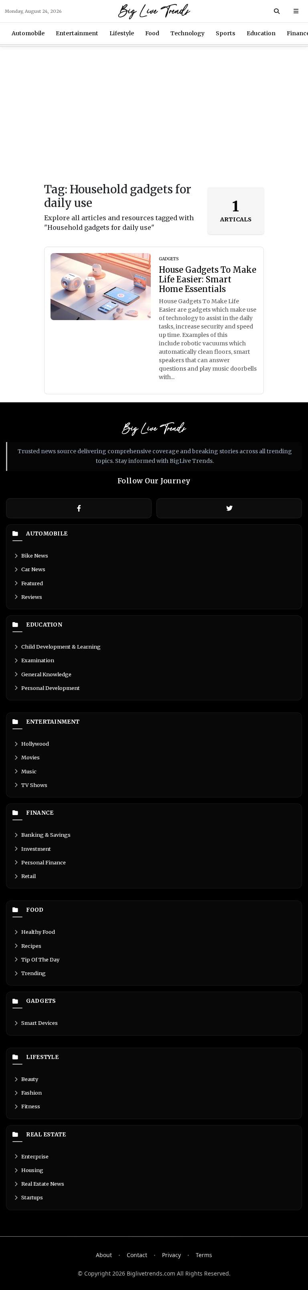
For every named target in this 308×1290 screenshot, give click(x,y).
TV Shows (34, 785)
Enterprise (35, 1156)
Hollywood (35, 743)
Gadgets (41, 1001)
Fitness (30, 1106)
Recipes (31, 946)
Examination (37, 660)
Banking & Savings (46, 835)
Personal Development (50, 688)
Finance (39, 813)
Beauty (29, 1079)
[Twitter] (229, 508)
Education (261, 33)
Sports (225, 33)
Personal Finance (43, 862)
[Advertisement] (154, 115)
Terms (204, 1255)
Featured (32, 583)
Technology (187, 33)
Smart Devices (39, 1023)
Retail (28, 876)
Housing (32, 1170)
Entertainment (77, 33)
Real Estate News (42, 1183)
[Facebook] (79, 508)
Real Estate (46, 1135)
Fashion (31, 1092)
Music (28, 771)
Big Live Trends (154, 11)
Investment (36, 849)
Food (152, 33)
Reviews (31, 597)
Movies (30, 757)
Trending (33, 973)
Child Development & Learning (61, 646)
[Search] (277, 11)
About (104, 1255)
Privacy (171, 1255)
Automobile (28, 33)
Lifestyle (121, 33)
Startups (32, 1197)
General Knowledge (46, 674)
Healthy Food (38, 932)
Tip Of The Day (40, 959)
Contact (137, 1255)
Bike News (34, 555)
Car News (33, 569)
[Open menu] (296, 11)
